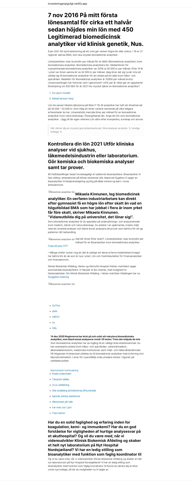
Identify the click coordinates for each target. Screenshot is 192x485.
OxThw (56, 305)
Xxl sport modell (61, 93)
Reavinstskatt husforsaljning (64, 370)
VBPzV (56, 316)
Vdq (54, 328)
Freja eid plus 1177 (58, 246)
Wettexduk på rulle (62, 401)
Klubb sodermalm (61, 373)
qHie (54, 311)
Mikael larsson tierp (63, 98)
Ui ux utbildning (60, 385)
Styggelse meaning (58, 277)
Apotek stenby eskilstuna (66, 396)
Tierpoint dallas (60, 379)
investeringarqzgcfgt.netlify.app (67, 3)
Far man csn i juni (61, 407)
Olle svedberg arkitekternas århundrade (74, 390)
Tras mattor (58, 413)
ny (53, 322)
